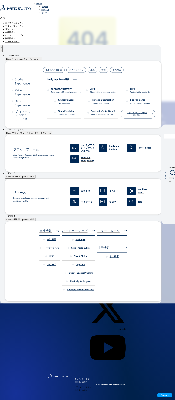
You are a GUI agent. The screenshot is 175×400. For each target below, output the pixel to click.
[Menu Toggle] (1, 48)
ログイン (165, 174)
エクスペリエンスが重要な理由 (137, 114)
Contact (165, 395)
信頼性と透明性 (81, 382)
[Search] (170, 181)
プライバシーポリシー (84, 379)
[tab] (54, 70)
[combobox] (171, 178)
